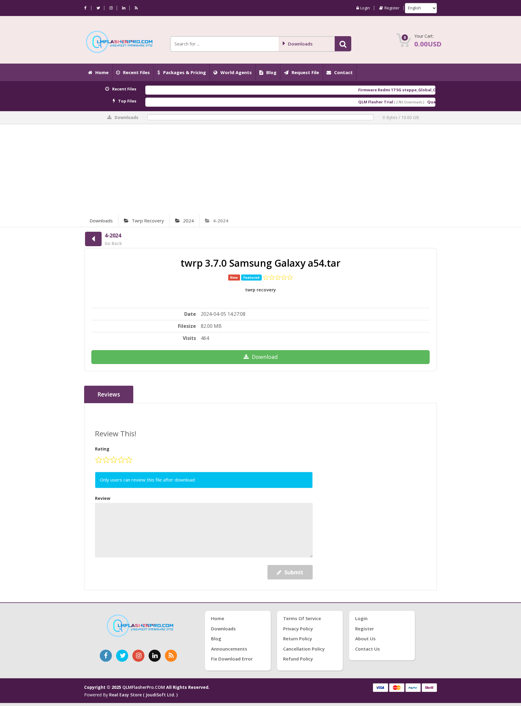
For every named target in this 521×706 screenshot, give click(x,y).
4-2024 (220, 221)
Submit (293, 572)
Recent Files (136, 72)
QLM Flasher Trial (356, 102)
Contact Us (367, 649)
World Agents (236, 72)
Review (102, 498)
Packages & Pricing (184, 72)
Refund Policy (298, 659)
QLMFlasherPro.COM (143, 687)
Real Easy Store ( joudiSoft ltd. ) (143, 695)
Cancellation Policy (304, 649)
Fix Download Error (232, 659)
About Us (365, 638)
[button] (343, 43)
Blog (271, 72)
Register (391, 8)
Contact (343, 72)
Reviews (108, 394)
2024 (188, 221)
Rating (102, 449)
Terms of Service (302, 618)
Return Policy (297, 638)
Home (102, 72)
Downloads (101, 221)
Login (365, 8)
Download (265, 356)
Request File (305, 72)
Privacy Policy (298, 629)
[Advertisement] (260, 169)
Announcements (229, 649)
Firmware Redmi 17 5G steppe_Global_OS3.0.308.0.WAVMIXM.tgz (402, 90)
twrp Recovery (148, 221)
